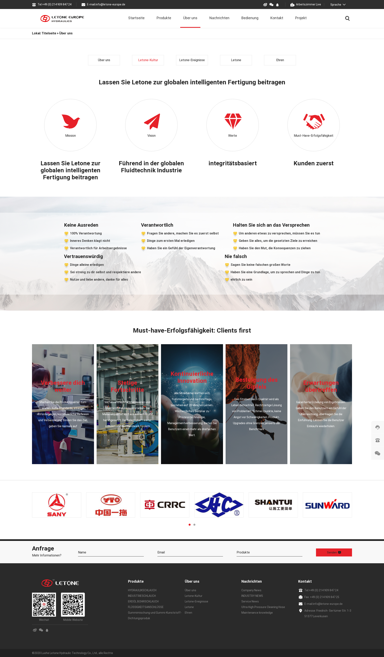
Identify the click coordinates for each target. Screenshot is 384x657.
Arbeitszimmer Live (308, 4)
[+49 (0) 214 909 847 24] (377, 440)
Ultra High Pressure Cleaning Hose (263, 607)
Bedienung (249, 18)
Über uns (190, 18)
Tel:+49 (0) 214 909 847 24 (54, 4)
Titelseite (49, 33)
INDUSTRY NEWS (252, 595)
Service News (250, 601)
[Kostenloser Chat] (377, 427)
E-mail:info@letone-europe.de (106, 4)
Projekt (301, 18)
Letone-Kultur (148, 60)
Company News (251, 590)
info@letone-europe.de (328, 603)
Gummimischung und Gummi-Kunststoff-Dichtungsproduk (155, 615)
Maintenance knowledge (257, 612)
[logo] (62, 18)
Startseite (136, 18)
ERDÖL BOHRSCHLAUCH (143, 601)
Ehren (280, 60)
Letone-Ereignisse (192, 60)
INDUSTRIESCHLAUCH (142, 595)
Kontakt (276, 18)
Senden (332, 552)
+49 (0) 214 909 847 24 (323, 590)
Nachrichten (219, 18)
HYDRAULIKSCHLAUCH (142, 590)
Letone (236, 60)
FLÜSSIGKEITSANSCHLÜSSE (146, 607)
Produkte (164, 18)
